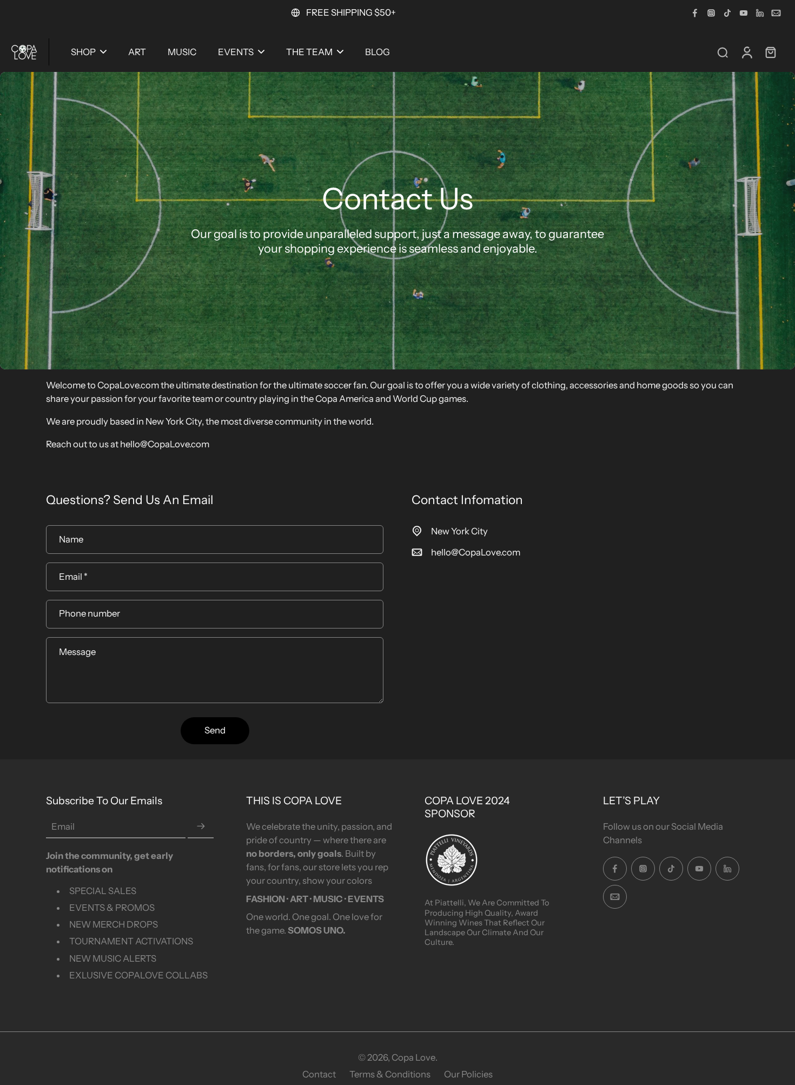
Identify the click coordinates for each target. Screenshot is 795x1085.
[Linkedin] (760, 12)
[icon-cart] (770, 52)
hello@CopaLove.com (475, 552)
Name (71, 539)
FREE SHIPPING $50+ (351, 12)
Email (73, 576)
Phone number (89, 613)
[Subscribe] (201, 827)
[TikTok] (727, 12)
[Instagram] (711, 12)
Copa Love (413, 1057)
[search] (722, 52)
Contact (319, 1074)
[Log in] (746, 51)
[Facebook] (695, 12)
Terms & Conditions (389, 1074)
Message (77, 651)
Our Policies (468, 1074)
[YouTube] (744, 12)
